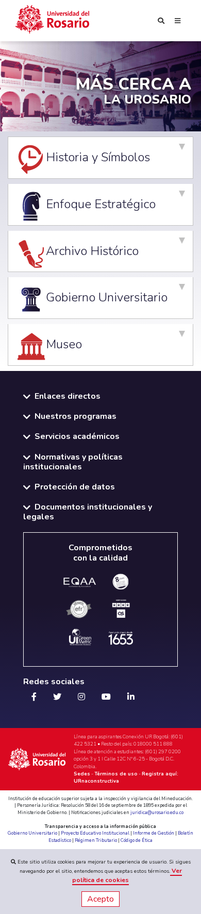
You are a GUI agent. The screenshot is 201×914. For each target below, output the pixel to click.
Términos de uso (116, 773)
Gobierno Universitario (32, 833)
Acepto (100, 899)
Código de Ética (137, 840)
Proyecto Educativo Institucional (95, 833)
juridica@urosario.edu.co (156, 812)
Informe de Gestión (153, 833)
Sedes (82, 773)
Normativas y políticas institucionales (73, 462)
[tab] (100, 158)
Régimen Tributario (96, 840)
